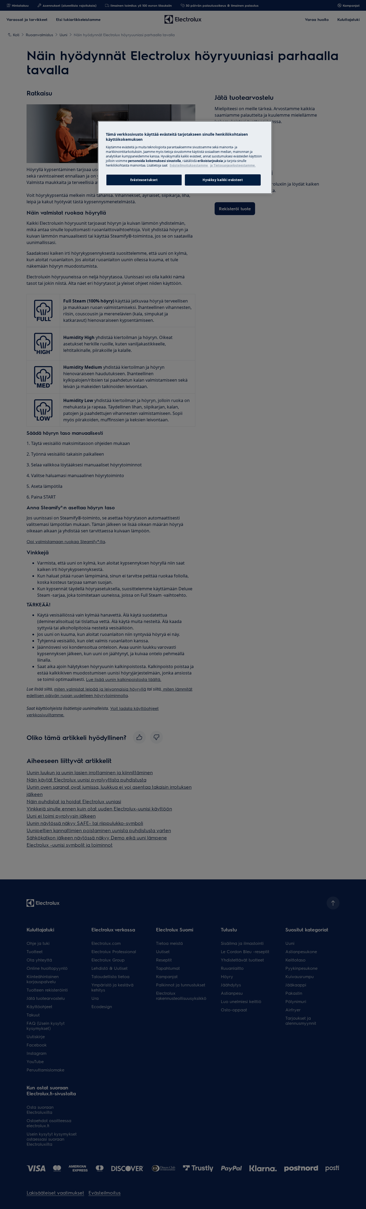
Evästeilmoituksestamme (189, 165)
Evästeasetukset (144, 180)
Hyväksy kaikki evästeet (223, 180)
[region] (185, 157)
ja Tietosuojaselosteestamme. (233, 165)
